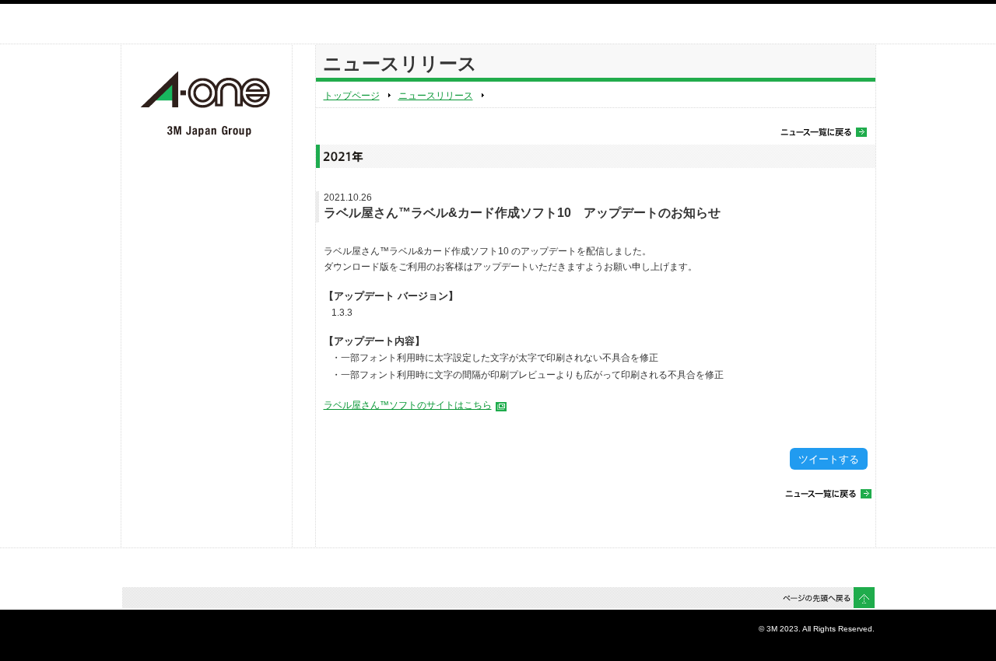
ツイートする (828, 459)
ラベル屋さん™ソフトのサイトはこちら (408, 405)
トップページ (352, 95)
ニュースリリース (435, 95)
